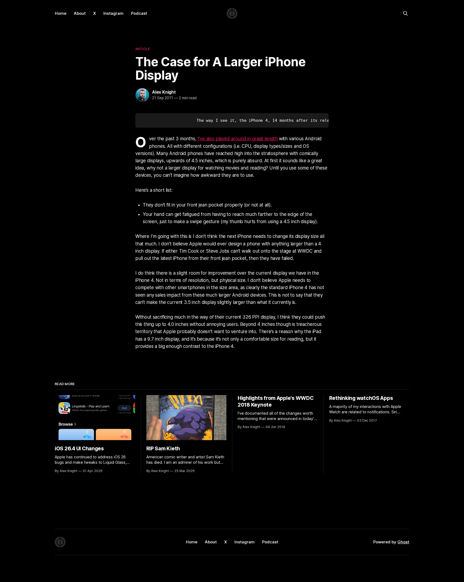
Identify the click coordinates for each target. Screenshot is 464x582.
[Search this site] (405, 13)
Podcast (139, 13)
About (80, 13)
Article (142, 49)
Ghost (403, 541)
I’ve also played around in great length (237, 138)
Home (60, 13)
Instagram (113, 13)
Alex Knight (164, 92)
